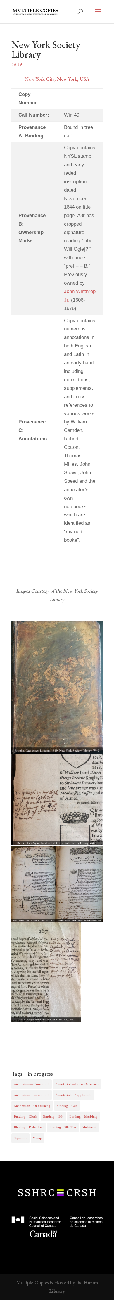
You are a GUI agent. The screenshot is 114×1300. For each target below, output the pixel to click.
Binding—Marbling (83, 1116)
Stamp (37, 1138)
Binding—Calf (66, 1105)
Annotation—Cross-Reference (77, 1084)
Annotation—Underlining (32, 1105)
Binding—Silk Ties (63, 1127)
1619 (16, 64)
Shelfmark (89, 1127)
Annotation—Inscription (31, 1095)
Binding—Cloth (25, 1116)
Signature (20, 1138)
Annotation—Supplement (73, 1095)
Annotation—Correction (31, 1084)
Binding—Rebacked (29, 1127)
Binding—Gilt (53, 1116)
